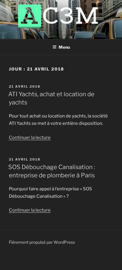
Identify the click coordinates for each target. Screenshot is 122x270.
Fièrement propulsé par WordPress (42, 242)
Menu (64, 47)
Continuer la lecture (30, 137)
